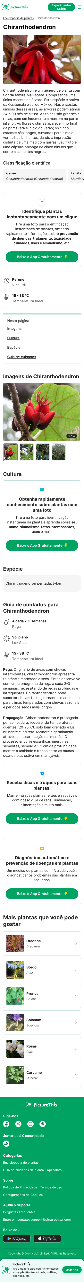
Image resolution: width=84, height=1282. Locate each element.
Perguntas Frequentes (19, 1212)
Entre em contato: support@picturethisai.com (37, 1219)
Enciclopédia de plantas (18, 18)
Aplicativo (54, 1170)
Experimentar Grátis (61, 7)
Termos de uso (51, 1187)
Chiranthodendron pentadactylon (33, 583)
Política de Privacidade (20, 1187)
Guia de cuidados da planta (23, 1170)
